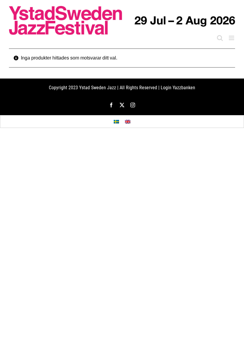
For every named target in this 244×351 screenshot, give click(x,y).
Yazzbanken (184, 87)
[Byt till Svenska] (116, 121)
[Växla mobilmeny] (232, 38)
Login (166, 87)
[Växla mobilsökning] (220, 38)
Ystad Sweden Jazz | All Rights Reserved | (120, 87)
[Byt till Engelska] (127, 121)
